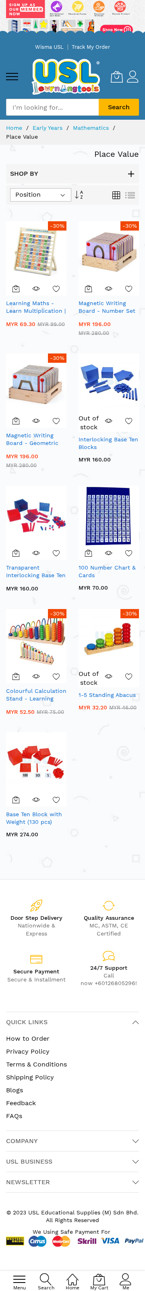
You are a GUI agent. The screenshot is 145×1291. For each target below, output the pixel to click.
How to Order (28, 1038)
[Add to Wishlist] (56, 288)
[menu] (12, 77)
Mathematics (92, 128)
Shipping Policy (30, 1077)
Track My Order (91, 47)
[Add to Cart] (16, 288)
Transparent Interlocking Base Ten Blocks (36, 575)
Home (15, 128)
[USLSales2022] (72, 19)
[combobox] (52, 107)
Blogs (14, 1090)
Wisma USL (49, 47)
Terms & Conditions (36, 1064)
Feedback (21, 1103)
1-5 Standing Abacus (107, 695)
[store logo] (65, 77)
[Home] (72, 1275)
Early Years (48, 128)
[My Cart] (117, 76)
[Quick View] (36, 288)
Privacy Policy (28, 1051)
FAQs (14, 1116)
